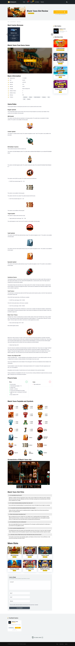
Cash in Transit (45, 555)
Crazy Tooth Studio (31, 13)
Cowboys (44, 97)
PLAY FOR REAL (60, 12)
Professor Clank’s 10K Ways (60, 89)
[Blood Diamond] (14, 553)
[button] (48, 472)
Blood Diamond (14, 555)
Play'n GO (60, 77)
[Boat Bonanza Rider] (60, 74)
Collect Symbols (37, 97)
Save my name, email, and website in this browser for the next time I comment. (24, 604)
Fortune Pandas (30, 569)
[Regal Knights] (60, 60)
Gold (24, 99)
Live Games (37, 1)
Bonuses (42, 1)
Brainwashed (30, 555)
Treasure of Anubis (14, 569)
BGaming (14, 570)
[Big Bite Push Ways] (45, 567)
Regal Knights (60, 62)
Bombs (30, 97)
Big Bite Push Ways (45, 569)
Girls (48, 97)
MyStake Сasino (14, 33)
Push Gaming (45, 570)
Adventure (25, 97)
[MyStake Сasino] (56, 33)
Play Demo (30, 60)
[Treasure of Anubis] (14, 567)
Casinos (31, 1)
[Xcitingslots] (12, 1)
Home (24, 1)
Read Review (11, 627)
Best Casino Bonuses (15, 25)
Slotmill (30, 570)
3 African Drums (60, 48)
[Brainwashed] (30, 553)
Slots (28, 1)
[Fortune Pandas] (30, 567)
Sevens (28, 99)
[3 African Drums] (60, 46)
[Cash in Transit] (45, 553)
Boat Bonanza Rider (60, 75)
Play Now (18, 627)
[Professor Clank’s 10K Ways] (60, 87)
